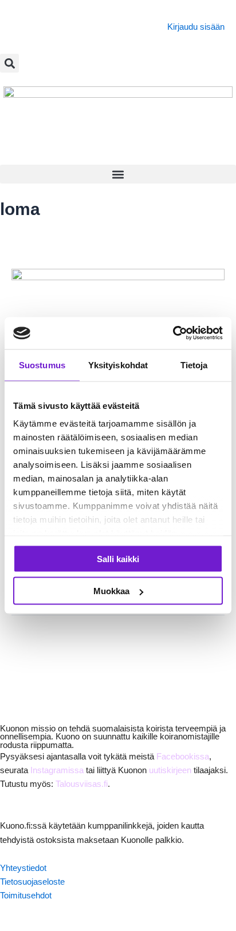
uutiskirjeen (170, 770)
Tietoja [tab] (194, 364)
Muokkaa (111, 591)
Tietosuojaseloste (32, 881)
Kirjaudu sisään (196, 26)
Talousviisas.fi (82, 784)
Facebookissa (182, 756)
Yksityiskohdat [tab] (118, 364)
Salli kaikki (118, 558)
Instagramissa (57, 770)
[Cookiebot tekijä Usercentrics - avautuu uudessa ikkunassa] (173, 333)
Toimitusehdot (26, 895)
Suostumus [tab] (42, 364)
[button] (9, 63)
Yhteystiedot (23, 868)
